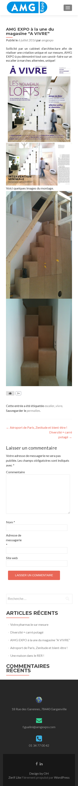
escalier (49, 406)
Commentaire (14, 472)
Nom (10, 522)
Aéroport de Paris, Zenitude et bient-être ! (36, 427)
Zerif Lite (15, 777)
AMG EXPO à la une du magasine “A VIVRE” (40, 640)
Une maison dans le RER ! (27, 655)
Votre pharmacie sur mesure (29, 624)
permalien (33, 410)
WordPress (61, 777)
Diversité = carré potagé (26, 632)
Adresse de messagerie (14, 540)
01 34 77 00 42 (39, 745)
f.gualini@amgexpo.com (39, 727)
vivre (59, 406)
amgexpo (47, 40)
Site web (12, 558)
